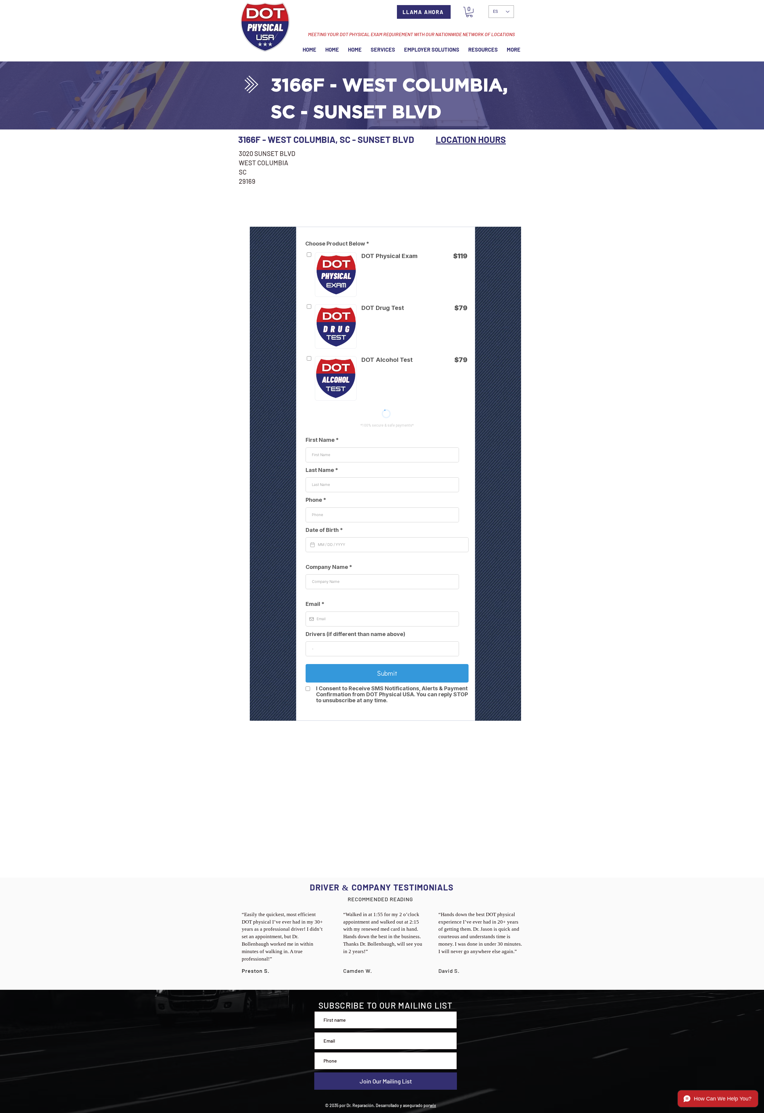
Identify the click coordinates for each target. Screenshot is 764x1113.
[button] (469, 12)
